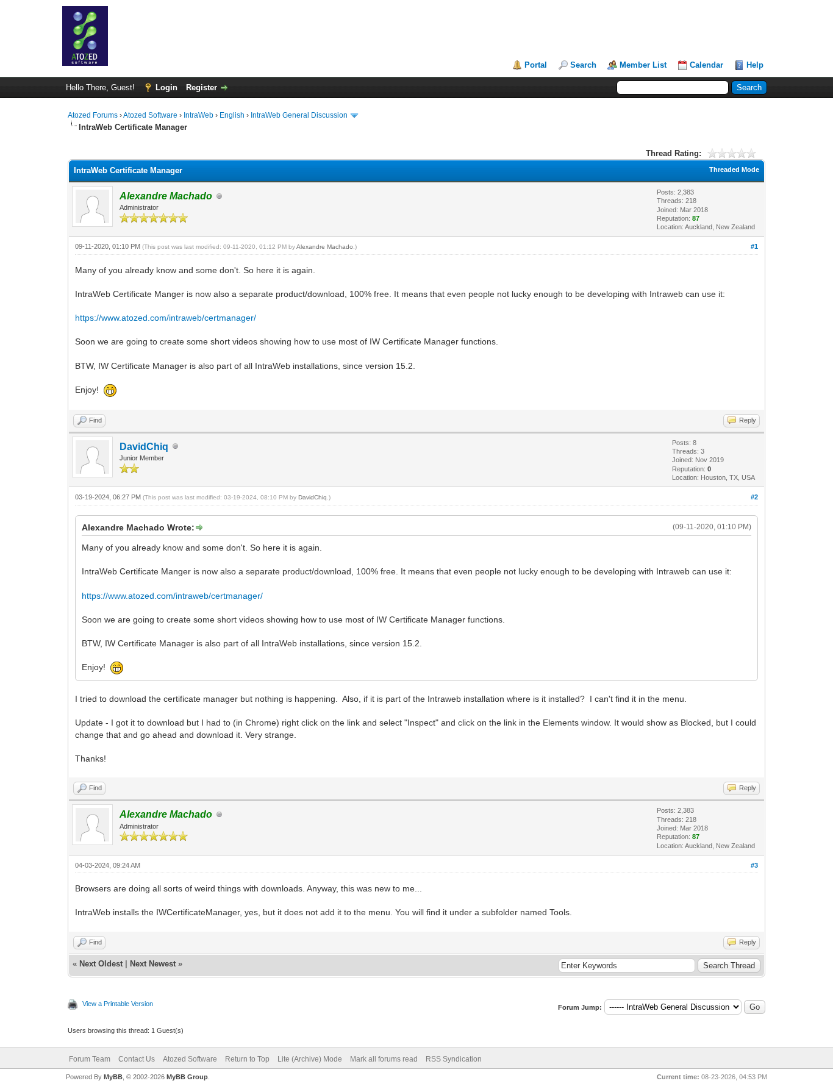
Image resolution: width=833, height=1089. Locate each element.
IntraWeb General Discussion (299, 115)
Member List (643, 65)
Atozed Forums (93, 115)
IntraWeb (198, 115)
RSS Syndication (454, 1059)
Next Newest (153, 963)
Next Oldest (101, 963)
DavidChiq (144, 446)
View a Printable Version (117, 1003)
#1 (754, 246)
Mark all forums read (384, 1059)
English (232, 115)
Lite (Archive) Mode (309, 1059)
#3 (754, 865)
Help (754, 65)
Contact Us (136, 1059)
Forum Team (89, 1059)
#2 (754, 497)
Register (201, 87)
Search (583, 65)
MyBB (113, 1076)
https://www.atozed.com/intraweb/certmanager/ (165, 318)
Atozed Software (150, 115)
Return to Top (247, 1059)
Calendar (706, 65)
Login (166, 87)
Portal (535, 65)
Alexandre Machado (324, 246)
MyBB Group (187, 1076)
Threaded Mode (734, 169)
